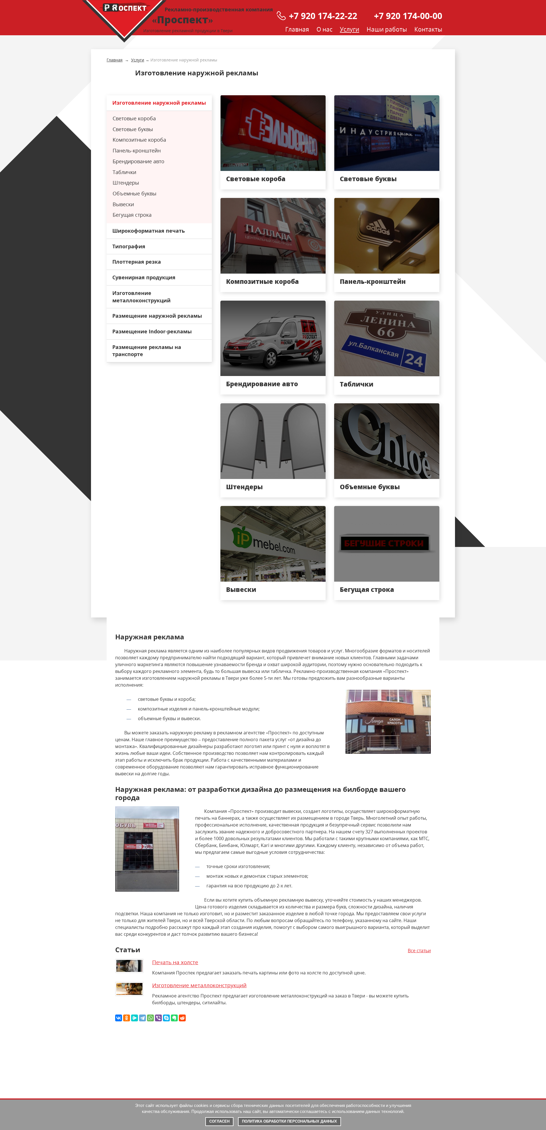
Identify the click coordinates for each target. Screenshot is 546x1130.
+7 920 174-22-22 (323, 16)
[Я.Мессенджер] (134, 1018)
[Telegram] (142, 1018)
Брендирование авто (262, 383)
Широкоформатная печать (148, 230)
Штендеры (244, 486)
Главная (297, 29)
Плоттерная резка (136, 261)
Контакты (428, 29)
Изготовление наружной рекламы (159, 102)
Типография (128, 246)
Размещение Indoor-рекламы (152, 331)
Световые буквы (368, 178)
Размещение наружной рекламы (157, 315)
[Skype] (166, 1018)
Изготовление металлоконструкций (141, 297)
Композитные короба (262, 281)
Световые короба (256, 178)
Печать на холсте (175, 962)
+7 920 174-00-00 (408, 16)
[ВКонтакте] (118, 1018)
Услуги (349, 29)
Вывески (241, 589)
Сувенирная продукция (143, 277)
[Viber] (158, 1018)
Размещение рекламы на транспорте (146, 351)
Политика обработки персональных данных (289, 1121)
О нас (324, 29)
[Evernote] (174, 1018)
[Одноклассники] (126, 1018)
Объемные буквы (370, 486)
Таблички (356, 384)
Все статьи (419, 950)
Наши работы (387, 29)
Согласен (219, 1121)
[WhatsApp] (150, 1018)
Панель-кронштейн (373, 281)
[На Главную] (124, 21)
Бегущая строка (367, 589)
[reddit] (182, 1018)
